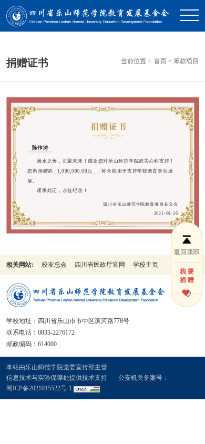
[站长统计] (87, 388)
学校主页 (145, 264)
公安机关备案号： (143, 377)
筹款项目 (186, 61)
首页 (160, 61)
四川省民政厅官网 (100, 264)
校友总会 (54, 264)
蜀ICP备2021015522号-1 (39, 388)
